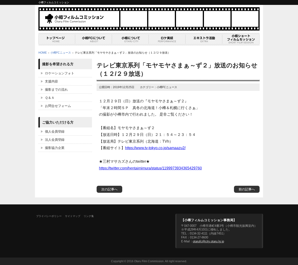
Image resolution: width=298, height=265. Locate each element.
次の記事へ (109, 189)
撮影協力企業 (54, 148)
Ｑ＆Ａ (49, 98)
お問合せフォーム (58, 106)
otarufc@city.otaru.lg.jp (208, 241)
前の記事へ (247, 189)
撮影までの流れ (56, 89)
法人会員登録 (54, 139)
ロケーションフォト (59, 73)
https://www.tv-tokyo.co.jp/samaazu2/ (155, 148)
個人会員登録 (54, 131)
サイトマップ (72, 216)
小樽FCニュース (61, 52)
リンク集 (89, 216)
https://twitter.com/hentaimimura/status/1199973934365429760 (150, 168)
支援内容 (51, 81)
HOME (42, 52)
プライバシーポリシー (49, 216)
